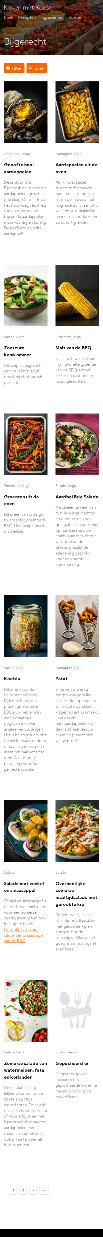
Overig (61, 1052)
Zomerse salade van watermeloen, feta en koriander (25, 1070)
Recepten (27, 17)
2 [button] (23, 1190)
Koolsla (12, 678)
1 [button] (13, 1190)
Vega (26, 154)
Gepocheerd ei (72, 1063)
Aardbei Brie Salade (77, 496)
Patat (62, 678)
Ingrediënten (52, 17)
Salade (9, 337)
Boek (8, 17)
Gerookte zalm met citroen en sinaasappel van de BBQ (24, 935)
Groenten (63, 337)
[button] (33, 1190)
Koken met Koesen (30, 7)
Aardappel (12, 154)
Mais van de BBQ (73, 347)
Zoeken (75, 17)
